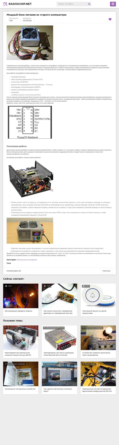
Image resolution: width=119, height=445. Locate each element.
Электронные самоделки (27, 260)
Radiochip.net (20, 4)
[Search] (89, 4)
